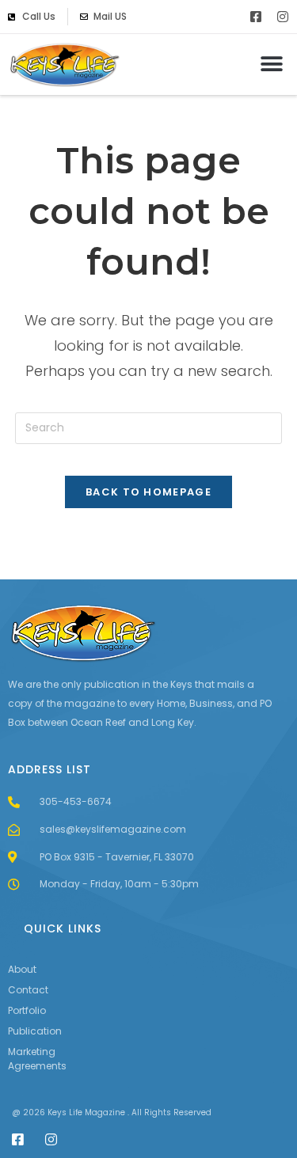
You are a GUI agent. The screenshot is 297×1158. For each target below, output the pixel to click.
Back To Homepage (148, 491)
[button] (271, 64)
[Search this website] (149, 427)
